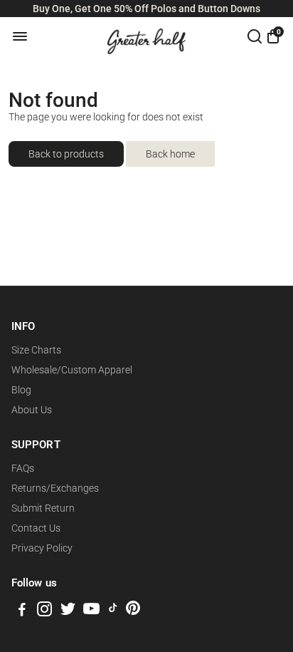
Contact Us (35, 528)
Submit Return (43, 508)
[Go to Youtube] (91, 611)
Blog (21, 389)
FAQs (22, 468)
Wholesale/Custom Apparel (71, 370)
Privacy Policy (42, 548)
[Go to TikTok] (113, 611)
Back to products (66, 154)
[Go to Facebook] (22, 611)
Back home (170, 154)
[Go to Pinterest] (133, 611)
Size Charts (36, 350)
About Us (31, 409)
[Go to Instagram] (44, 611)
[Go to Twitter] (68, 611)
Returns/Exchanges (55, 488)
